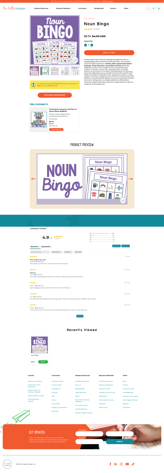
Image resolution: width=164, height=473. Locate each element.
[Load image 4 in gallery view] (75, 70)
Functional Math (57, 385)
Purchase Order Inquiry (54, 95)
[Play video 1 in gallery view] (44, 70)
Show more (80, 316)
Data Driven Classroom (35, 381)
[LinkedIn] (115, 464)
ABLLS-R (78, 385)
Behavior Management (106, 385)
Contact (125, 385)
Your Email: (82, 438)
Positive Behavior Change (36, 396)
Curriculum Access (128, 389)
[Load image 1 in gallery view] (34, 70)
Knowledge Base (128, 392)
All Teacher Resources (106, 381)
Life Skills (54, 392)
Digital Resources (80, 392)
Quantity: (88, 41)
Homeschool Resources (106, 400)
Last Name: (113, 430)
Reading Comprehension (59, 407)
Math (53, 396)
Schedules (102, 404)
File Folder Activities (81, 405)
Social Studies (56, 404)
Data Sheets (103, 396)
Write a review (125, 246)
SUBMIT (120, 442)
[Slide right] (79, 70)
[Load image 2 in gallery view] (55, 70)
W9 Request (126, 407)
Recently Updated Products (83, 413)
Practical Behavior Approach (33, 400)
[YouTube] (127, 464)
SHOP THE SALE (107, 1)
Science (54, 400)
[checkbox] (78, 252)
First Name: (83, 430)
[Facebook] (110, 464)
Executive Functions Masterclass (34, 385)
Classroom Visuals (104, 389)
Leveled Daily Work (81, 409)
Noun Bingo (34, 355)
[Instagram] (121, 464)
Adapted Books (80, 389)
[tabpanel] (80, 285)
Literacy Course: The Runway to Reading (34, 391)
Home (85, 18)
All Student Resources (82, 381)
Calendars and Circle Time (107, 392)
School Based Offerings (130, 400)
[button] (147, 8)
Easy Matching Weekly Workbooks (82, 400)
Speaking (126, 404)
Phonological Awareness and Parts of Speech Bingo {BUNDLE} (63, 110)
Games (77, 396)
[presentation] (33, 179)
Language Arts (56, 389)
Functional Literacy (57, 381)
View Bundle (56, 129)
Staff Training (103, 407)
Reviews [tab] (35, 247)
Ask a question (116, 246)
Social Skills (55, 411)
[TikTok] (133, 464)
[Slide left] (31, 70)
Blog (124, 381)
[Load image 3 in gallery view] (65, 70)
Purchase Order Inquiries (130, 396)
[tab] (46, 247)
